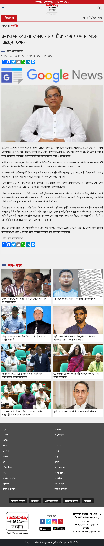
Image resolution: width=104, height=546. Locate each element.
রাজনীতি (14, 25)
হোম (4, 429)
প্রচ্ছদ (4, 25)
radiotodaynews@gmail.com (86, 531)
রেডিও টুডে (38, 542)
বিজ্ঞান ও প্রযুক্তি (9, 478)
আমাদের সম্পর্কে (18, 501)
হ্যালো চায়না (60, 467)
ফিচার (5, 472)
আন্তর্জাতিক (59, 434)
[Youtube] (60, 521)
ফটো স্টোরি (59, 483)
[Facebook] (42, 521)
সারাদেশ (58, 429)
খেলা (56, 440)
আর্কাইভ (88, 501)
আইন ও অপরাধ (9, 489)
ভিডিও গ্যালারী (60, 489)
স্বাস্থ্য (56, 456)
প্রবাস (57, 462)
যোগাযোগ (35, 501)
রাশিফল (6, 483)
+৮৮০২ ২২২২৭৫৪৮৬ (89, 524)
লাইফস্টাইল (7, 467)
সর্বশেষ (6, 434)
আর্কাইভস (59, 478)
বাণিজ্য (5, 456)
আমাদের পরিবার (71, 501)
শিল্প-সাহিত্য (60, 472)
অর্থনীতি (6, 451)
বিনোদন (58, 445)
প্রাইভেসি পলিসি (52, 501)
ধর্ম (4, 462)
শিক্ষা (57, 451)
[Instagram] (54, 521)
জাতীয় (5, 440)
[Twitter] (48, 521)
